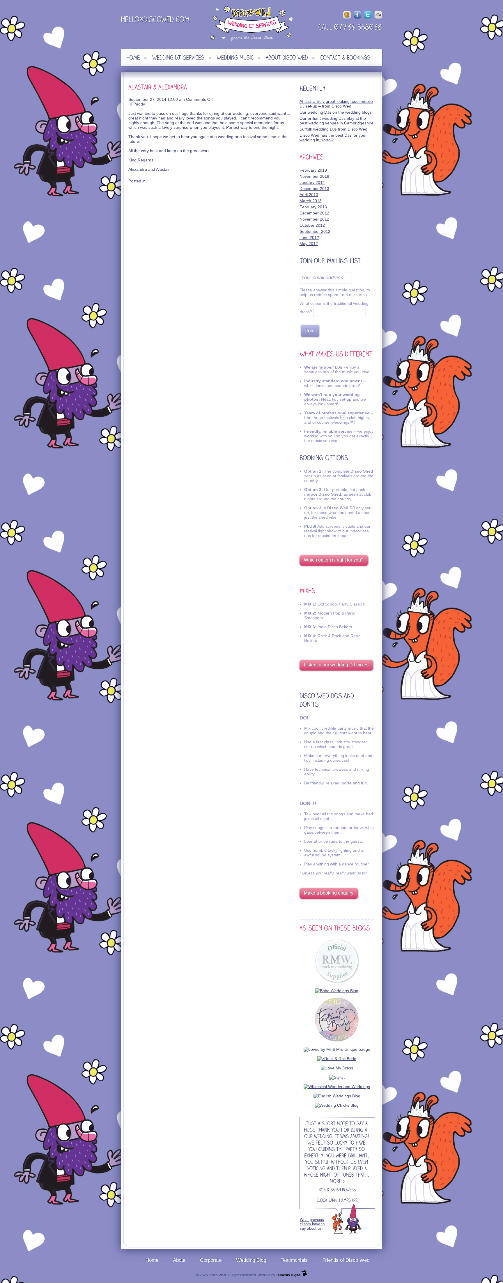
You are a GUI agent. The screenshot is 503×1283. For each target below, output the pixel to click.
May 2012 (309, 243)
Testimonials (294, 1260)
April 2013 (309, 194)
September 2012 (315, 231)
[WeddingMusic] (235, 58)
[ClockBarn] (326, 1201)
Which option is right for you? (334, 559)
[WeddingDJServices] (178, 58)
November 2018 (314, 176)
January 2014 (312, 182)
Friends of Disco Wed (345, 1260)
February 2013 (313, 207)
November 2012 (314, 219)
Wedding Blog (251, 1260)
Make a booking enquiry (328, 892)
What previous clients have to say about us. (312, 1224)
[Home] (133, 58)
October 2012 (312, 225)
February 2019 (313, 170)
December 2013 (314, 188)
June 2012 (309, 237)
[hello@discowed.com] (155, 20)
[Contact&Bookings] (345, 58)
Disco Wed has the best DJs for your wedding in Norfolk (333, 137)
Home (152, 1260)
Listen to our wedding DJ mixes (336, 664)
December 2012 (314, 213)
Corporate (211, 1260)
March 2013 (311, 200)
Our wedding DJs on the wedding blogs (336, 112)
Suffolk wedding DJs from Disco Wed (333, 129)
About (179, 1260)
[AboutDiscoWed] (287, 58)
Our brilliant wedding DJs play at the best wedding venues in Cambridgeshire (336, 120)
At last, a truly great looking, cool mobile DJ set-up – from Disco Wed (336, 103)
